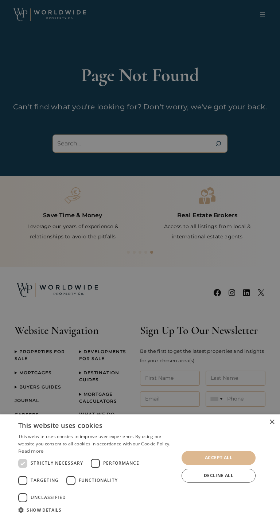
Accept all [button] (218, 457)
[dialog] (140, 466)
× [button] (272, 422)
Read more (31, 451)
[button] (96, 510)
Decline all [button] (218, 475)
